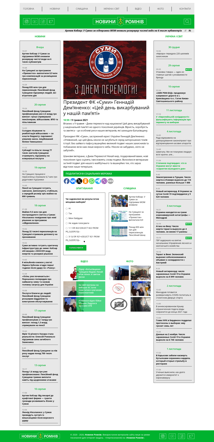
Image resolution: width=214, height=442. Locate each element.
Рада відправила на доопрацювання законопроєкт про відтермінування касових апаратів (173, 140)
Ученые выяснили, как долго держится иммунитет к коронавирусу (170, 375)
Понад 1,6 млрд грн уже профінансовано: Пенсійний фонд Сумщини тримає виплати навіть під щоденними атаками (40, 375)
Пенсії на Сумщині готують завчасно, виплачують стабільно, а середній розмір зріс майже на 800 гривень (40, 192)
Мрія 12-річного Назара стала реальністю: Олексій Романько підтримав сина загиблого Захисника (38, 338)
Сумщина (82, 8)
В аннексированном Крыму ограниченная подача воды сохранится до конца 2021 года (171, 309)
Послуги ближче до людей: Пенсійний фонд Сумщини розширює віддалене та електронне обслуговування (37, 297)
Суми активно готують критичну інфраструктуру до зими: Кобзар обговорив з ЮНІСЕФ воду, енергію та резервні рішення (40, 249)
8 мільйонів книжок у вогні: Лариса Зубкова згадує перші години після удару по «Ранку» (39, 265)
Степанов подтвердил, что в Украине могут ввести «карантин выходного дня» (171, 166)
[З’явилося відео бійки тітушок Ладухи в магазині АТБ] (141, 288)
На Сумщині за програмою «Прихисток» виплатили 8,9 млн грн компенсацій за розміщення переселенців (39, 74)
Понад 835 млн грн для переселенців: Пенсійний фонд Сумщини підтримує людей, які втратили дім (39, 91)
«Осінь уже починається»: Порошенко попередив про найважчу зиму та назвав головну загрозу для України (37, 280)
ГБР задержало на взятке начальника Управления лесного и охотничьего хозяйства (173, 243)
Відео (138, 8)
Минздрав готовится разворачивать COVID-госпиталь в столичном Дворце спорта (173, 295)
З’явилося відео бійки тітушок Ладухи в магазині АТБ (90, 303)
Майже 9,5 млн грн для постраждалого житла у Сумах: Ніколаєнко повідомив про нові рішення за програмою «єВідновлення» (39, 217)
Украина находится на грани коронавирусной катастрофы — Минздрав (173, 215)
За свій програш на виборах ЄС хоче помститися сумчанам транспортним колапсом (90, 289)
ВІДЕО (84, 261)
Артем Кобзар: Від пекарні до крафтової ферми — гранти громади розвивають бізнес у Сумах (38, 399)
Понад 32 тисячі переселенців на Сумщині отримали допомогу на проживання (39, 234)
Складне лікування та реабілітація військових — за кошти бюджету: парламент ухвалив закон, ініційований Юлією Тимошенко (37, 136)
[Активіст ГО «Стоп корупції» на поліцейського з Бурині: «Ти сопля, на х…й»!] (119, 304)
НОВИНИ (40, 36)
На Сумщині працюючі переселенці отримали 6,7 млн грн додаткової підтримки (39, 177)
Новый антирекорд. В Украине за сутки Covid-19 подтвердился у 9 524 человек (174, 194)
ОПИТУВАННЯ (84, 188)
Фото (160, 8)
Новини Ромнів (135, 437)
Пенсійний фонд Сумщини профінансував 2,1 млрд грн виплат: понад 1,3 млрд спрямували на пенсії (37, 321)
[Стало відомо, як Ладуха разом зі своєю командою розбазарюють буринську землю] (119, 273)
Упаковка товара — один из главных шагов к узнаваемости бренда (171, 75)
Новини (55, 8)
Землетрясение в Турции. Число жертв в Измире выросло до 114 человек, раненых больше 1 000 (173, 180)
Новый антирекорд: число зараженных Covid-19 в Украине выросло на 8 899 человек (173, 274)
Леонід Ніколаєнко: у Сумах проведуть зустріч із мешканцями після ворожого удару (38, 416)
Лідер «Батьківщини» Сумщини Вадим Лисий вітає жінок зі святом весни (91, 273)
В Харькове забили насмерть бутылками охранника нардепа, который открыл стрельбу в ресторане (173, 359)
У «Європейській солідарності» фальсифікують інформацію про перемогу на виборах (173, 119)
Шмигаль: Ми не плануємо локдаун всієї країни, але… (173, 153)
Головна (28, 8)
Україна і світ (111, 8)
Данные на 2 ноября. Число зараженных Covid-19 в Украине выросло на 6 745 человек (173, 337)
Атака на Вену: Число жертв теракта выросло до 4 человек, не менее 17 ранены (171, 229)
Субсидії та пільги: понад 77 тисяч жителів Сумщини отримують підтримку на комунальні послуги (37, 154)
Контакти (185, 8)
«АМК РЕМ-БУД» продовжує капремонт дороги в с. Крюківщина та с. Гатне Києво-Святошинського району (172, 97)
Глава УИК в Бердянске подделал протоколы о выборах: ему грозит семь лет (173, 323)
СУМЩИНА (129, 188)
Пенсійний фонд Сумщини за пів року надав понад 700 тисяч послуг (39, 353)
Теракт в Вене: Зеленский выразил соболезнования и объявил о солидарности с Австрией (171, 258)
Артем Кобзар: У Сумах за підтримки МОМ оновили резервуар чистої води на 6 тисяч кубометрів (110, 30)
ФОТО (129, 261)
